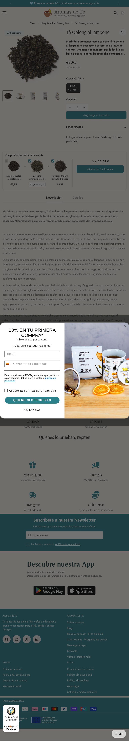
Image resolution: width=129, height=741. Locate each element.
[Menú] (17, 707)
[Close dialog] (125, 326)
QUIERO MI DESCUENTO (32, 400)
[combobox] (10, 364)
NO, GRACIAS (32, 410)
